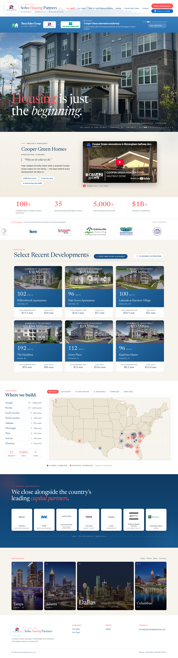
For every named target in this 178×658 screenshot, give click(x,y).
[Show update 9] (151, 21)
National (53, 390)
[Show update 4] (141, 21)
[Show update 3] (139, 21)
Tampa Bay (114, 390)
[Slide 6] (153, 125)
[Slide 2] (142, 125)
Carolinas (128, 390)
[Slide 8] (157, 125)
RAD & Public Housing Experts (101, 8)
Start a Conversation (162, 6)
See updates (149, 25)
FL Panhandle (100, 390)
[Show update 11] (154, 21)
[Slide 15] (172, 125)
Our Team (81, 8)
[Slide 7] (155, 125)
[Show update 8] (149, 21)
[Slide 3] (144, 125)
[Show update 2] (137, 21)
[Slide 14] (170, 125)
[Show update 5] (144, 21)
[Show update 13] (157, 21)
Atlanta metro (82, 390)
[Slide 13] (168, 125)
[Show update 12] (156, 21)
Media (118, 8)
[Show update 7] (147, 21)
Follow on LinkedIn (163, 11)
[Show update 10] (152, 21)
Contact (145, 8)
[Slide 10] (161, 125)
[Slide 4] (147, 125)
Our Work (70, 8)
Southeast (66, 390)
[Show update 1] (135, 21)
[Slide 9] (159, 125)
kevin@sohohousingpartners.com (152, 627)
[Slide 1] (139, 125)
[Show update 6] (146, 21)
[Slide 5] (150, 125)
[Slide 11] (163, 125)
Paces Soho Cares (131, 8)
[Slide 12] (166, 125)
